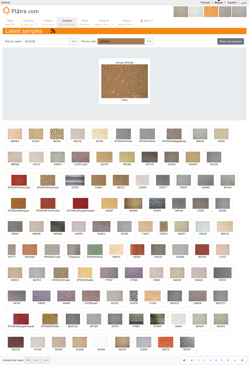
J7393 (152, 303)
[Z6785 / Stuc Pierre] (124, 226)
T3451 (145, 233)
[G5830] (203, 226)
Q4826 (198, 303)
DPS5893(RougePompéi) (81, 210)
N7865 (157, 326)
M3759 (202, 256)
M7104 (228, 187)
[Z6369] (101, 342)
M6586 (37, 233)
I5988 (156, 280)
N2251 (114, 303)
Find (74, 41)
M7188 (94, 326)
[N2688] (206, 180)
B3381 (36, 141)
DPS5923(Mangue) (18, 210)
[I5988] (156, 272)
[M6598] (15, 156)
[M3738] (150, 156)
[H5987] (15, 226)
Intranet (5, 2)
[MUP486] (29, 249)
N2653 (101, 233)
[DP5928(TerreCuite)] (19, 180)
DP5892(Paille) (85, 280)
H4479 (78, 233)
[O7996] (134, 272)
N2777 (11, 256)
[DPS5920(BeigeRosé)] (174, 133)
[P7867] (136, 318)
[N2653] (101, 226)
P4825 (41, 303)
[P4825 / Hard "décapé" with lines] (41, 295)
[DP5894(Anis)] (95, 249)
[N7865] (157, 318)
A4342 (57, 141)
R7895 (157, 210)
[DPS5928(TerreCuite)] (47, 203)
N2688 (206, 187)
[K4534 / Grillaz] (158, 249)
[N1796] (37, 342)
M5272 (121, 187)
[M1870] (116, 249)
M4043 (200, 141)
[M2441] (137, 249)
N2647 (109, 210)
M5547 (200, 326)
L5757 (222, 256)
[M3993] (221, 318)
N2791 (99, 141)
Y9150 (75, 187)
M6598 (15, 164)
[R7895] (157, 203)
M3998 (133, 210)
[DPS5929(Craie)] (61, 272)
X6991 (178, 326)
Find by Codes (13, 41)
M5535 (225, 233)
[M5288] (127, 156)
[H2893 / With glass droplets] (57, 156)
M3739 (16, 349)
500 (36, 360)
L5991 (200, 210)
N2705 (104, 164)
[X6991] (178, 318)
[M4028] (177, 272)
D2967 (98, 187)
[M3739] (16, 342)
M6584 (15, 141)
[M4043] (239, 11)
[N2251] (115, 295)
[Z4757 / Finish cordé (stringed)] (115, 318)
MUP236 (73, 326)
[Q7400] (142, 180)
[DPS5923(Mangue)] (18, 203)
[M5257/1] (220, 295)
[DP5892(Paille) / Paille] (85, 272)
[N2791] (100, 133)
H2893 (57, 164)
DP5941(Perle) (147, 141)
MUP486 (30, 256)
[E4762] (17, 295)
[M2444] (211, 11)
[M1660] (59, 342)
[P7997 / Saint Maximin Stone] (109, 272)
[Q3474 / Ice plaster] (134, 295)
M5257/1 (221, 303)
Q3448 (80, 349)
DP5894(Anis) (95, 256)
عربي (243, 2)
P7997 (109, 280)
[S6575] (165, 342)
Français (205, 2)
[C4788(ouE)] (91, 295)
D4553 (164, 233)
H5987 (15, 233)
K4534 (158, 256)
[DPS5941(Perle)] (123, 133)
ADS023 (174, 303)
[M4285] (181, 11)
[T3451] (145, 226)
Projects (48, 22)
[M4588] (57, 226)
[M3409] (193, 156)
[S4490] (66, 295)
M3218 (77, 141)
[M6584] (15, 133)
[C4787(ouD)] (81, 156)
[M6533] (15, 272)
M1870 (116, 256)
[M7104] (228, 180)
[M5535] (225, 226)
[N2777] (12, 249)
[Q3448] (79, 342)
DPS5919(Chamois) (48, 187)
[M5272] (121, 180)
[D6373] (196, 11)
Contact (126, 22)
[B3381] (36, 133)
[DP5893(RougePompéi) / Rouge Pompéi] (21, 318)
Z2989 (144, 349)
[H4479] (79, 226)
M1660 (59, 349)
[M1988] (180, 249)
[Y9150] (75, 180)
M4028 (177, 280)
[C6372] (36, 156)
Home (10, 22)
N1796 (38, 349)
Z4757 (115, 326)
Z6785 (124, 233)
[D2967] (98, 180)
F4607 (183, 187)
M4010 (122, 349)
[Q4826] (198, 295)
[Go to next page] (234, 360)
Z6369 (101, 349)
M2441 (137, 256)
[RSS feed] (53, 31)
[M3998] (133, 203)
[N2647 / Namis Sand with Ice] (109, 203)
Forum (85, 22)
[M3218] (77, 133)
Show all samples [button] (231, 41)
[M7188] (94, 318)
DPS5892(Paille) (50, 326)
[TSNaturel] (73, 249)
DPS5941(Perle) (123, 141)
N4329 (214, 164)
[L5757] (223, 249)
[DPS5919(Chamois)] (47, 180)
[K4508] (171, 156)
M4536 (179, 210)
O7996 (134, 280)
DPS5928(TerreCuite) (48, 210)
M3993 (221, 326)
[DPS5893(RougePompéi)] (80, 203)
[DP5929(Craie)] (52, 249)
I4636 (221, 141)
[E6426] (199, 272)
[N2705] (104, 156)
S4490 (66, 303)
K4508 (171, 164)
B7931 (222, 280)
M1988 (180, 256)
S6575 (165, 349)
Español (232, 2)
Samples (67, 22)
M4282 (223, 210)
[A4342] (57, 133)
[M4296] (225, 11)
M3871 (181, 233)
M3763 (37, 280)
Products (27, 22)
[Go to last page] (242, 360)
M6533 (15, 280)
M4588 (58, 233)
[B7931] (223, 272)
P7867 (136, 326)
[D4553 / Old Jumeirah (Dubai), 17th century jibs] (164, 226)
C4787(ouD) (80, 164)
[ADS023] (175, 295)
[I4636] (221, 133)
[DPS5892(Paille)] (50, 318)
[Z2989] (143, 342)
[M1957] (187, 342)
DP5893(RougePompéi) (21, 326)
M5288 (127, 164)
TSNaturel (73, 256)
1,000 (45, 360)
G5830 (203, 233)
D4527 (163, 187)
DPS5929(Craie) (61, 280)
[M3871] (181, 226)
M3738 (150, 164)
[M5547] (200, 318)
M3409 (193, 164)
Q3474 (134, 303)
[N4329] (214, 156)
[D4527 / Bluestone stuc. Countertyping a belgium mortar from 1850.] (163, 180)
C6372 (36, 164)
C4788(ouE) (91, 303)
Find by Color (88, 41)
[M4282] (222, 203)
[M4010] (122, 342)
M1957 (187, 349)
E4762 (16, 303)
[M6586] (36, 226)
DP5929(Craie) (52, 256)
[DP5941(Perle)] (147, 133)
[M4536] (179, 203)
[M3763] (37, 272)
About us (103, 22)
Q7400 (142, 187)
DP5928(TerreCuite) (19, 187)
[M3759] (202, 249)
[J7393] (152, 295)
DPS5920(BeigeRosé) (174, 141)
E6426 (199, 280)
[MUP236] (73, 318)
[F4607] (184, 180)
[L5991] (201, 203)
